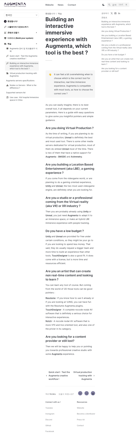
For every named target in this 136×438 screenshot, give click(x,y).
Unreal (68, 137)
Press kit (81, 419)
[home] (22, 5)
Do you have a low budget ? (113, 54)
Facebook (49, 431)
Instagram (49, 414)
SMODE (62, 156)
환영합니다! (50, 13)
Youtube (49, 408)
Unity (49, 186)
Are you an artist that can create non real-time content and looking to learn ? (117, 61)
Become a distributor (86, 414)
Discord (48, 419)
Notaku (53, 394)
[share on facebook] (115, 13)
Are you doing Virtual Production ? (116, 31)
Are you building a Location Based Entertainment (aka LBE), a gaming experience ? (116, 38)
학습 (60, 13)
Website (49, 4)
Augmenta (51, 156)
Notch (49, 321)
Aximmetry (76, 156)
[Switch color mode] (103, 5)
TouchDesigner (59, 255)
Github (48, 425)
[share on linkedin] (119, 13)
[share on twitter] (112, 13)
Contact (72, 4)
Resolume (51, 298)
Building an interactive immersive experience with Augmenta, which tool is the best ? (116, 24)
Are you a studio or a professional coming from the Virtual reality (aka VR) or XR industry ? (116, 47)
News (60, 4)
